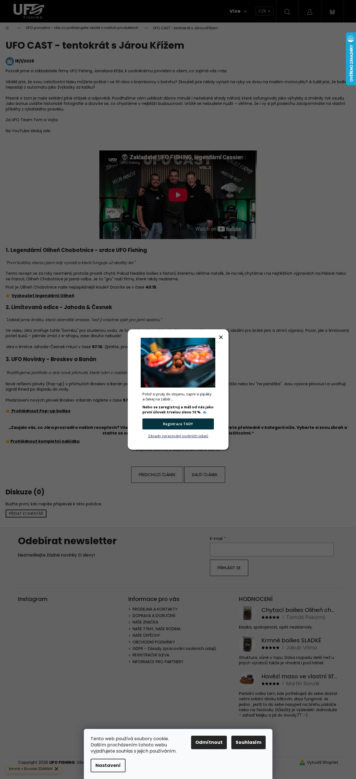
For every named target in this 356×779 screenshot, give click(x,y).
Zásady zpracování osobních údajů (178, 435)
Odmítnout (209, 742)
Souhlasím (248, 742)
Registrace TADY (178, 423)
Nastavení (108, 765)
